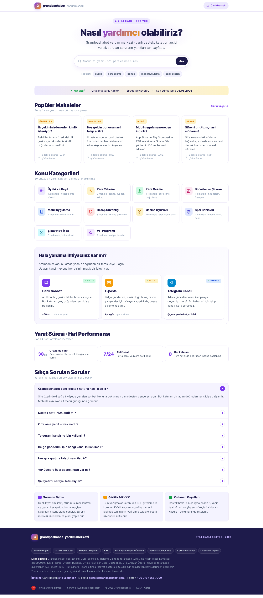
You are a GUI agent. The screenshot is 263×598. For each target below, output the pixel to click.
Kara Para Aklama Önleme (129, 550)
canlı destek (173, 73)
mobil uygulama (150, 73)
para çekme (114, 73)
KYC (106, 550)
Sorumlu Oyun (41, 550)
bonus (131, 73)
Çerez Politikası (186, 550)
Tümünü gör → (220, 106)
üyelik (98, 73)
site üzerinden (67, 577)
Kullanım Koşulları (88, 550)
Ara (181, 61)
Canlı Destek (218, 5)
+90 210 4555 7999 (149, 577)
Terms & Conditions (160, 550)
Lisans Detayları (209, 550)
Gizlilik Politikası (64, 550)
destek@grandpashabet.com (107, 577)
